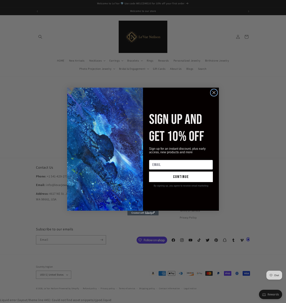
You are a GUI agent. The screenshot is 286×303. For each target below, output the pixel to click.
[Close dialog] (214, 92)
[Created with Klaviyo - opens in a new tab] (143, 213)
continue (181, 176)
